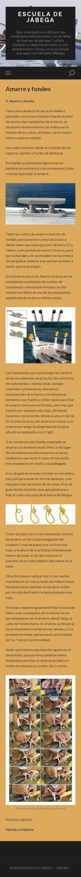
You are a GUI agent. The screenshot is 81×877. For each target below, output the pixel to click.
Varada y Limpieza (20, 829)
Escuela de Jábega (40, 17)
